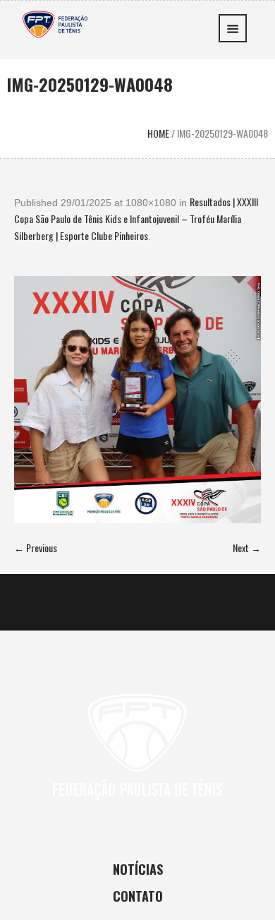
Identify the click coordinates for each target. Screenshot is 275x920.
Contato (138, 896)
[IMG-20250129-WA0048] (137, 399)
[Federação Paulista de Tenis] (55, 22)
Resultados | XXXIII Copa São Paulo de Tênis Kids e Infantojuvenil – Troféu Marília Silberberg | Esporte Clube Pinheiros (136, 218)
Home (158, 133)
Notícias (138, 869)
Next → (247, 547)
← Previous (35, 547)
